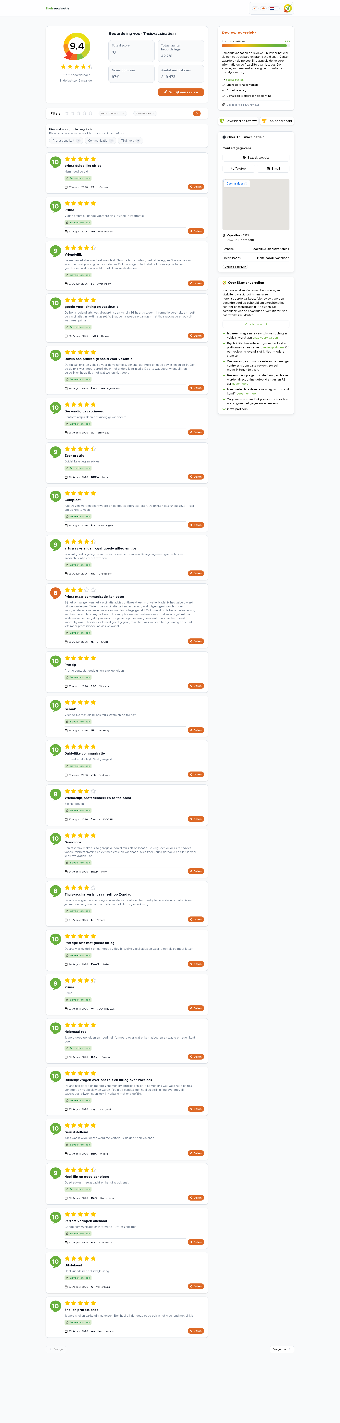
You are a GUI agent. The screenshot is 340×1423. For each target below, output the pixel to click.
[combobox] (113, 113)
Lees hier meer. (247, 393)
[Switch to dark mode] (263, 8)
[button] (256, 408)
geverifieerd (240, 383)
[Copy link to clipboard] (255, 8)
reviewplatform (273, 347)
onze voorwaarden (265, 337)
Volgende (279, 1349)
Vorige (58, 1349)
